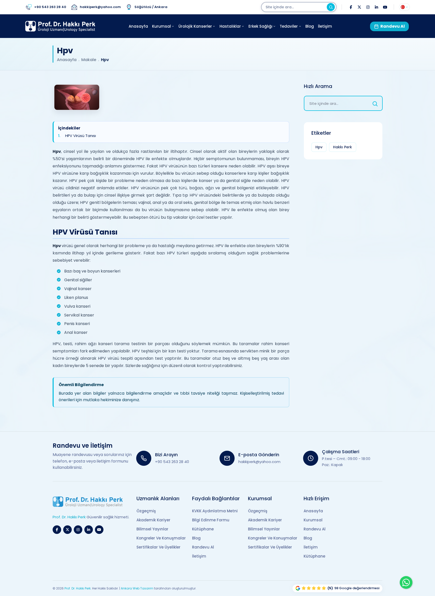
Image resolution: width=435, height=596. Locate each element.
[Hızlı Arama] (375, 103)
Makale (88, 60)
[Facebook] (350, 7)
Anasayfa (67, 60)
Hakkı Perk (342, 147)
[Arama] (331, 7)
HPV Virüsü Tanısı (80, 135)
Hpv (318, 147)
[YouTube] (385, 7)
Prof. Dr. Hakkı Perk (77, 588)
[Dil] (404, 7)
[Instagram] (368, 7)
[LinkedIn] (376, 7)
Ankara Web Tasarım (137, 588)
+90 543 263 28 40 (172, 461)
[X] (359, 7)
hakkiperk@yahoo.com (259, 461)
